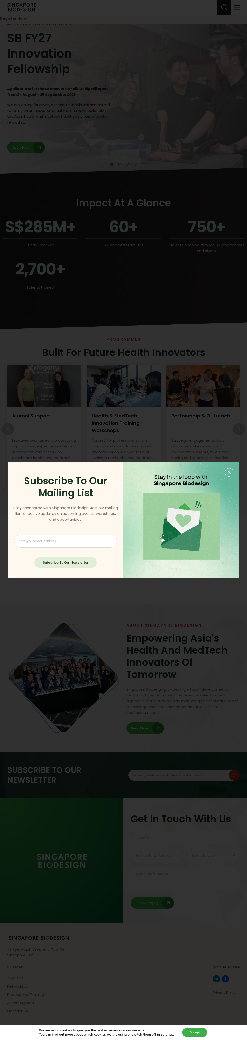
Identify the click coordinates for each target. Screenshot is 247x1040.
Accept (194, 1032)
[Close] (229, 472)
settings (167, 1035)
